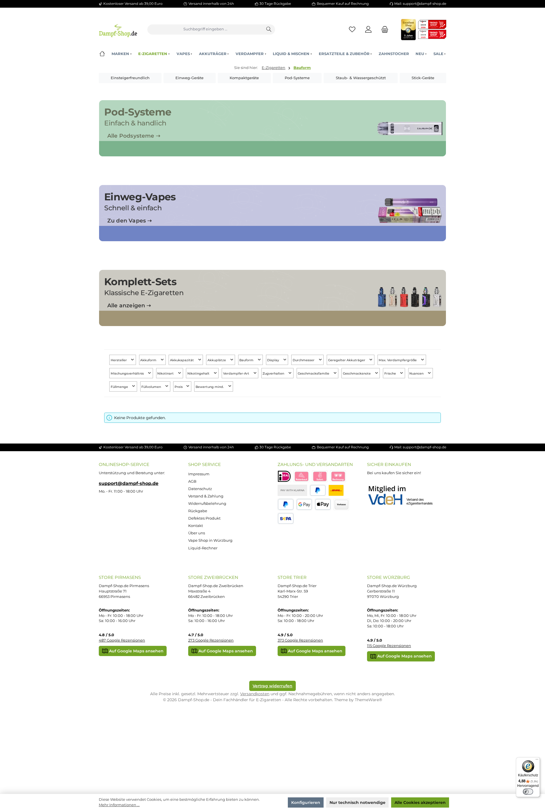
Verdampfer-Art (236, 373)
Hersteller (119, 360)
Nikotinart (166, 373)
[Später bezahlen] (286, 504)
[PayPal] (318, 490)
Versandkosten (254, 694)
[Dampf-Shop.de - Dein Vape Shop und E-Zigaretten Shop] (118, 29)
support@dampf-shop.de (128, 483)
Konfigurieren (305, 802)
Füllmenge (120, 386)
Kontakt (195, 526)
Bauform (246, 360)
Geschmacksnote (357, 373)
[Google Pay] (304, 504)
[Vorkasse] (341, 504)
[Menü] (537, 760)
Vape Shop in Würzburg (210, 540)
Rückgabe (197, 511)
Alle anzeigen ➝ (129, 305)
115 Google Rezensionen (389, 646)
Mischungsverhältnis (128, 373)
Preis (179, 386)
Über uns (196, 533)
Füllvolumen (151, 386)
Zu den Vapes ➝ (129, 220)
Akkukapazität (182, 360)
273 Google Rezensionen (211, 640)
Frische (390, 373)
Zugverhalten (274, 373)
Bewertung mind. (210, 386)
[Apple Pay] (323, 504)
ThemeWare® (368, 699)
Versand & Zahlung (205, 496)
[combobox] (205, 29)
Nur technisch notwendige (357, 802)
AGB (192, 481)
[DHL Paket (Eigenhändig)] (336, 490)
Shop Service (204, 464)
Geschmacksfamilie (314, 373)
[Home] (102, 53)
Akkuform (148, 360)
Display (273, 360)
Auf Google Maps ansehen (136, 651)
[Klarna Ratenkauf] (301, 476)
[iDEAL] (284, 476)
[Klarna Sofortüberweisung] (320, 476)
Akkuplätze (217, 360)
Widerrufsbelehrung (207, 503)
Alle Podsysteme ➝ (133, 136)
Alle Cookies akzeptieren (420, 802)
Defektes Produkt (204, 518)
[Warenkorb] (383, 29)
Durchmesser (304, 360)
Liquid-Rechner (202, 548)
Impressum (198, 474)
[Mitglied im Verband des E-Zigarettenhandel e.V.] (404, 495)
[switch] (528, 792)
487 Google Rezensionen (122, 640)
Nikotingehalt (198, 373)
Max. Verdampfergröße (398, 360)
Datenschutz (200, 489)
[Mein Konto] (369, 29)
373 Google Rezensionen (300, 640)
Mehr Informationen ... (119, 805)
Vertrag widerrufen (272, 685)
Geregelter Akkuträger (347, 360)
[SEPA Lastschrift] (286, 518)
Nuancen (416, 373)
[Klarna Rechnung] (338, 476)
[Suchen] (269, 29)
